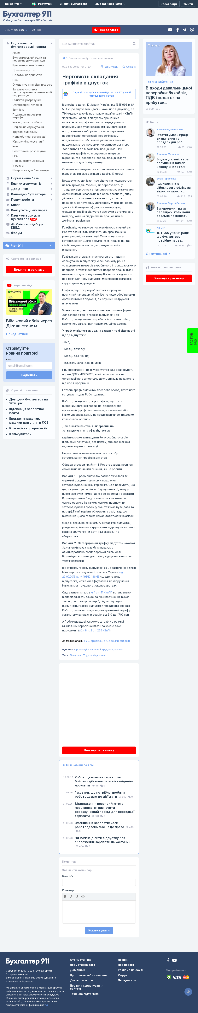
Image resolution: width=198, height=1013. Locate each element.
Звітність (19, 109)
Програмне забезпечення (88, 975)
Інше (16, 146)
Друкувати (111, 66)
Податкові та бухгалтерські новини (28, 45)
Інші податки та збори (27, 122)
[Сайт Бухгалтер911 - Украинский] (27, 961)
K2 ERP (161, 228)
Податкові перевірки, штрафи (27, 116)
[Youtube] (170, 30)
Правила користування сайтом (86, 987)
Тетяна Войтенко (159, 82)
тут (46, 1005)
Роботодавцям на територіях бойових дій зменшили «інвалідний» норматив (104, 781)
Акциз (16, 52)
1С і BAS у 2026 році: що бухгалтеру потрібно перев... (173, 236)
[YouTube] (174, 960)
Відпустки (75, 655)
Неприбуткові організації (29, 136)
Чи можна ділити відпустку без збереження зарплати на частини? (102, 840)
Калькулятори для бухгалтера (25, 217)
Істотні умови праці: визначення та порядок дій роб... (173, 138)
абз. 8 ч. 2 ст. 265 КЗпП (94, 630)
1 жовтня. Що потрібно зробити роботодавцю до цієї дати (100, 794)
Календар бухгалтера (28, 194)
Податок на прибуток (27, 75)
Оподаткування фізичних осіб (32, 84)
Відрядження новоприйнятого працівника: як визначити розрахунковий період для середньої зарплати (104, 810)
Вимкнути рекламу (29, 269)
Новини (123, 959)
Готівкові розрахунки (27, 100)
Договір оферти (81, 980)
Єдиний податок (24, 70)
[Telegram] (184, 30)
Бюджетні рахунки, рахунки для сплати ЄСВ (29, 420)
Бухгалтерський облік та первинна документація (29, 59)
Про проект (126, 964)
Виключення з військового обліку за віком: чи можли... (174, 187)
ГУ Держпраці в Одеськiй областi (96, 640)
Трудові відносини (25, 131)
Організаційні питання (27, 104)
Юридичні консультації (28, 141)
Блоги (15, 205)
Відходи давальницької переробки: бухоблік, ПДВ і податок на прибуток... (169, 95)
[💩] (83, 896)
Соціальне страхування (28, 127)
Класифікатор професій (28, 428)
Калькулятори (20, 434)
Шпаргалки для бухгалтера (31, 170)
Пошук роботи (22, 199)
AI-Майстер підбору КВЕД (27, 226)
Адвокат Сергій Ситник (171, 203)
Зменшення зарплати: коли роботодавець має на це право (100, 825)
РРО (15, 156)
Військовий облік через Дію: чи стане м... (29, 323)
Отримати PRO (80, 959)
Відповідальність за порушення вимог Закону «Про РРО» (173, 163)
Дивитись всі (157, 254)
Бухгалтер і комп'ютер (28, 65)
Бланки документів (26, 183)
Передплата (108, 29)
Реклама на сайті (130, 970)
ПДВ (16, 79)
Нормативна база (25, 178)
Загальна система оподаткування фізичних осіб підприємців (32, 92)
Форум (16, 233)
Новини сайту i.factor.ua (28, 160)
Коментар (68, 890)
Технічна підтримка (84, 993)
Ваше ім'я (67, 876)
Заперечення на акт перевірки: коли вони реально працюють (173, 212)
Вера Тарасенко (166, 178)
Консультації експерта (29, 210)
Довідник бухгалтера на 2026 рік (28, 401)
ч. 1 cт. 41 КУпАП (101, 592)
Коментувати (99, 930)
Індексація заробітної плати (26, 411)
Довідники (19, 189)
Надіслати (29, 375)
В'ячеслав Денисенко (170, 129)
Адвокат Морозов (168, 154)
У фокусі (18, 165)
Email (9, 359)
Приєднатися (17, 334)
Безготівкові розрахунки (29, 151)
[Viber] (192, 30)
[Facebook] (177, 30)
